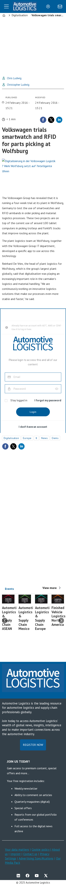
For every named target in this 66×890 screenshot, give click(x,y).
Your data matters (17, 850)
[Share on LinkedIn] (59, 119)
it (36, 438)
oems (55, 438)
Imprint (15, 854)
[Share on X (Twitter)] (51, 119)
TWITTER (47, 875)
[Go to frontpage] (25, 6)
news (44, 438)
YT (37, 875)
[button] (4, 620)
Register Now (33, 745)
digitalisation (11, 438)
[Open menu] (6, 6)
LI (19, 875)
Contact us (30, 854)
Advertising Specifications (36, 858)
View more (50, 588)
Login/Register (49, 6)
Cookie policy (41, 850)
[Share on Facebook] (43, 119)
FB (28, 875)
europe (27, 438)
